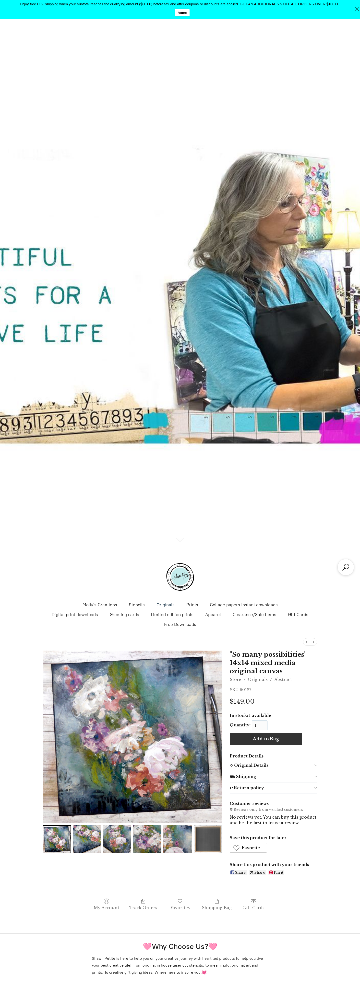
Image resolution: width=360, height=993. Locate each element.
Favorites (180, 907)
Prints (192, 605)
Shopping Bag (217, 907)
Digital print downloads (75, 614)
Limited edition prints (172, 614)
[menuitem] (306, 641)
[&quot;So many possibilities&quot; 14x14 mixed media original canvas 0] (57, 839)
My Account (106, 907)
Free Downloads (180, 624)
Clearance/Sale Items (254, 614)
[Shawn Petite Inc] (180, 577)
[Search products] (345, 567)
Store (235, 679)
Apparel (213, 614)
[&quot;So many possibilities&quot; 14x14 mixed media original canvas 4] (177, 839)
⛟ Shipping (243, 776)
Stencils (137, 605)
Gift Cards (298, 614)
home (182, 13)
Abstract (283, 679)
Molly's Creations (100, 605)
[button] (248, 848)
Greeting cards (124, 614)
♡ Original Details (249, 765)
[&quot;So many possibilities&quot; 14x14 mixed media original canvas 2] (117, 839)
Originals (165, 605)
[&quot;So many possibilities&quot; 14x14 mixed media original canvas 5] (208, 839)
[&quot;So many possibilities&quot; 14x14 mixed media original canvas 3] (147, 839)
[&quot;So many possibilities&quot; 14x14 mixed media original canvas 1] (87, 839)
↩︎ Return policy (247, 787)
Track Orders (143, 907)
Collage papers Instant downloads (244, 605)
